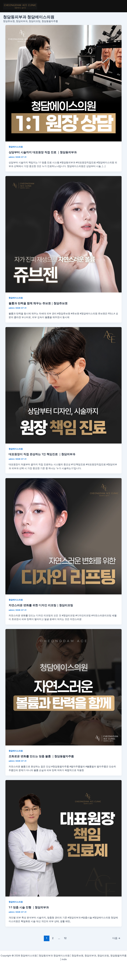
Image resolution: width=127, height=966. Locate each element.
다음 (116, 938)
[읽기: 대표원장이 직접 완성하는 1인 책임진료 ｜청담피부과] (63, 385)
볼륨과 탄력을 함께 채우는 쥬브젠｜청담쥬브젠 (38, 303)
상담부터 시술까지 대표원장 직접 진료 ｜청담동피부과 (43, 152)
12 (65, 938)
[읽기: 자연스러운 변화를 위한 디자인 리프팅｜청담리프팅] (63, 536)
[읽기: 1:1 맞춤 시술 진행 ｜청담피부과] (63, 838)
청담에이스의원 (16, 147)
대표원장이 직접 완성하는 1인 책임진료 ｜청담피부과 (42, 454)
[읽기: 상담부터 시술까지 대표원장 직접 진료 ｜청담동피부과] (63, 83)
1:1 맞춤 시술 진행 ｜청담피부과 (29, 907)
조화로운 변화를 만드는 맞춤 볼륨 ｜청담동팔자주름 (41, 756)
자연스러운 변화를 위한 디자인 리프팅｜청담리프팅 (41, 605)
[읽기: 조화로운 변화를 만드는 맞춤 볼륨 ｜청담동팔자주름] (63, 687)
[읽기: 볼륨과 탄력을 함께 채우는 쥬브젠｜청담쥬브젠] (63, 234)
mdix (64, 959)
